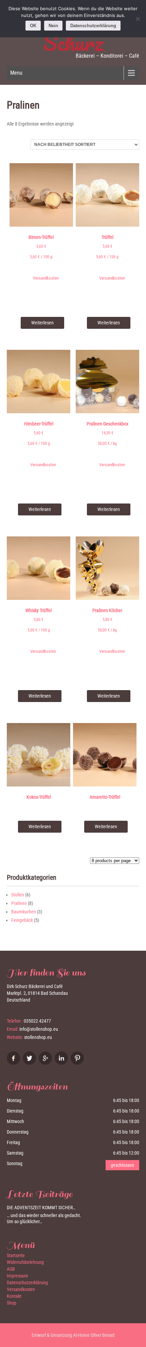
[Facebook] (14, 1063)
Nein (53, 25)
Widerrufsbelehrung (25, 1262)
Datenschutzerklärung (27, 1282)
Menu (16, 73)
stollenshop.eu (38, 1037)
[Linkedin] (62, 1063)
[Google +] (46, 1063)
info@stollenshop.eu (38, 1029)
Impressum (17, 1275)
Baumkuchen (23, 911)
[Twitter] (30, 1063)
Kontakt (14, 1296)
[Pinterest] (78, 1063)
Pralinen (19, 903)
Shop (11, 1303)
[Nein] (137, 18)
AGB (11, 1269)
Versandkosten (46, 278)
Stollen (17, 894)
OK (33, 25)
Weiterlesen (42, 322)
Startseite (16, 1255)
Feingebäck (22, 920)
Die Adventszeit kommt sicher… (41, 1207)
